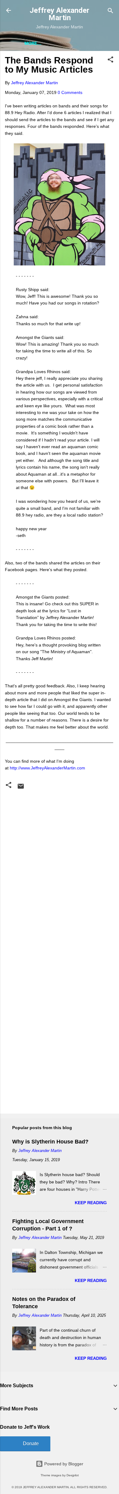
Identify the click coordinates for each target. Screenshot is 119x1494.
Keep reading (91, 1202)
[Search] (110, 11)
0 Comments (70, 92)
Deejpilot (73, 1475)
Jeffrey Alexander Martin (59, 14)
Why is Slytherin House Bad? (50, 1142)
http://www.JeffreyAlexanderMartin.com (47, 767)
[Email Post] (20, 788)
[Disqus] (59, 868)
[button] (110, 60)
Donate (31, 1443)
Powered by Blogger (63, 1463)
